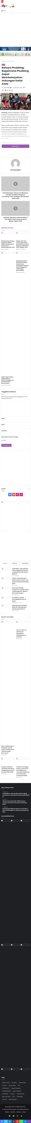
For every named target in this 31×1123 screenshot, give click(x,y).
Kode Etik (12, 1112)
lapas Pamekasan (17, 1091)
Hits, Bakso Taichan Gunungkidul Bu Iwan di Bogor (19, 599)
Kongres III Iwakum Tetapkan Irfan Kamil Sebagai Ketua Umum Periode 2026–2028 (7, 769)
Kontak (24, 1112)
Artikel (8, 61)
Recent (15, 563)
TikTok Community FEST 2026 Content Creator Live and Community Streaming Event (20, 580)
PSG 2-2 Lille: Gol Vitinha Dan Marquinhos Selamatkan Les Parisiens (21, 633)
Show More (15, 146)
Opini (12, 61)
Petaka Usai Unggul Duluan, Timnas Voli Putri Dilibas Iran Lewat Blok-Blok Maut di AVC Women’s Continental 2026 (23, 771)
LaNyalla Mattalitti (6, 1091)
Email (3, 424)
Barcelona (14, 1082)
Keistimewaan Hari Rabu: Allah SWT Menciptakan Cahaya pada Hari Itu (19, 607)
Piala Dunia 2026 (6, 1096)
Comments (25, 563)
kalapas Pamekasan (16, 1088)
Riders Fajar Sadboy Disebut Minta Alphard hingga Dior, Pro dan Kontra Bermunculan (7, 380)
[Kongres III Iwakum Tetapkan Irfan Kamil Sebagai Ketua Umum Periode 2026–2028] (8, 761)
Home (4, 61)
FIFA (19, 1085)
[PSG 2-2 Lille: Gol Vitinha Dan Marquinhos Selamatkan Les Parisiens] (23, 624)
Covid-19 (4, 1085)
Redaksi (7, 1112)
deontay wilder (12, 1085)
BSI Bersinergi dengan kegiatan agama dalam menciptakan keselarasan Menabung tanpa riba (8, 244)
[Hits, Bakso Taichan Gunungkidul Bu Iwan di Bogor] (6, 600)
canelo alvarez (22, 1082)
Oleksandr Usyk (20, 1093)
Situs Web (4, 430)
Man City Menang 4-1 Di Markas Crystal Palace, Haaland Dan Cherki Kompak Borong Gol (7, 749)
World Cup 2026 (12, 1099)
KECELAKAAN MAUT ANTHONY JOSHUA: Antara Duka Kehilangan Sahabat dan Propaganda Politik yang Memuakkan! (22, 265)
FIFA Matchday (5, 1088)
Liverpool (12, 1093)
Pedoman (18, 1112)
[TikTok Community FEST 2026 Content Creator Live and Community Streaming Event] (6, 580)
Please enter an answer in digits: (9, 437)
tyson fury (4, 1099)
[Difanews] (7, 6)
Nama (3, 418)
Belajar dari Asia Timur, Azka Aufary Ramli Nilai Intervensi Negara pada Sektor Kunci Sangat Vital (22, 244)
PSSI (13, 1096)
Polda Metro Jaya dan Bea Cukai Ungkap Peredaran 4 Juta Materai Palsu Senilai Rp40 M (20, 571)
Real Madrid (19, 1096)
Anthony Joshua (6, 1082)
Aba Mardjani (7, 87)
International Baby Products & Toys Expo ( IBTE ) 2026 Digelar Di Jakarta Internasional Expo (20, 590)
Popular (5, 563)
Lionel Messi (5, 1093)
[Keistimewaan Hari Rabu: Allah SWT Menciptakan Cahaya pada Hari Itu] (6, 608)
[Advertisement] (15, 29)
